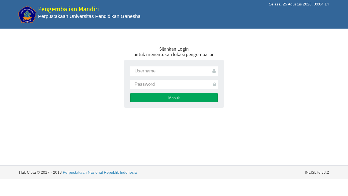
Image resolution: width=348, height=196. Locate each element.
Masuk (174, 98)
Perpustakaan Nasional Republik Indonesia (100, 172)
